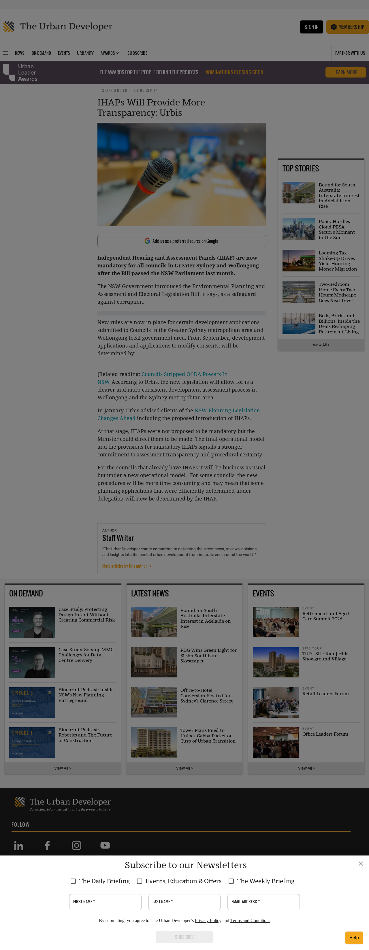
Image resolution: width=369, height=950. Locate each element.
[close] (361, 863)
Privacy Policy (208, 920)
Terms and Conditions (250, 920)
